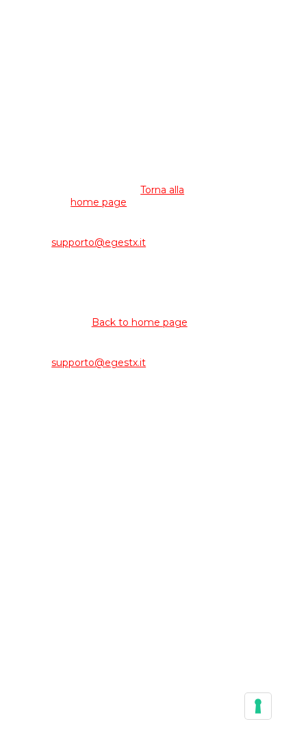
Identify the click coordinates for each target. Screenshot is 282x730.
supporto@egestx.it (98, 242)
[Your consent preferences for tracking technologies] (258, 706)
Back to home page (140, 322)
